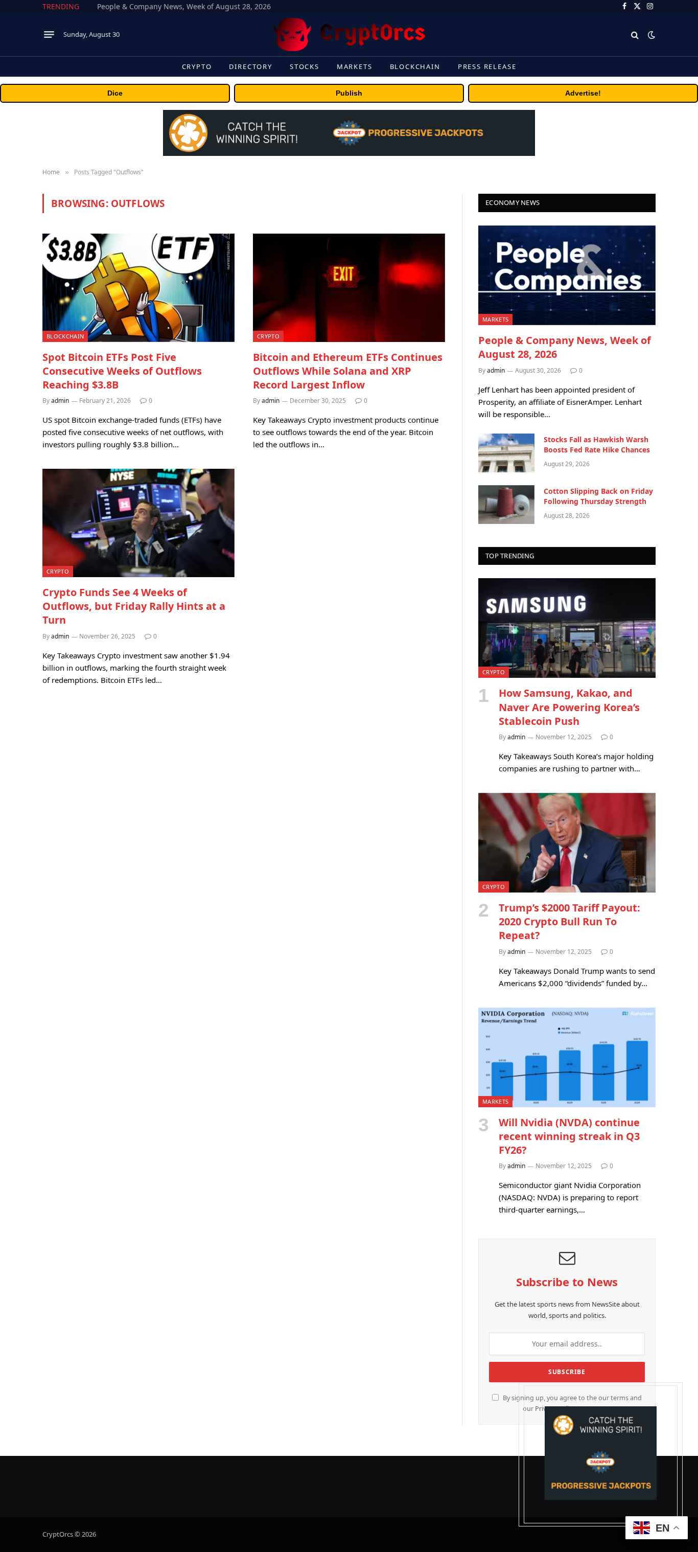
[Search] (635, 34)
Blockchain (415, 66)
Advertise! (583, 93)
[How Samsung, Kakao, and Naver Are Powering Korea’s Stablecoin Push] (567, 628)
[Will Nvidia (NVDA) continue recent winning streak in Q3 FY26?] (567, 1057)
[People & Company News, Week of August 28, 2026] (567, 275)
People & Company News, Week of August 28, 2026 (564, 347)
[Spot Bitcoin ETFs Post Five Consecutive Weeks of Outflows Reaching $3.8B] (138, 288)
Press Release (487, 66)
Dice (115, 93)
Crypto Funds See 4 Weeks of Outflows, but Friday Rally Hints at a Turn (133, 606)
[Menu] (49, 34)
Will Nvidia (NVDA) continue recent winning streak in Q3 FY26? (569, 1136)
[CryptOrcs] (349, 34)
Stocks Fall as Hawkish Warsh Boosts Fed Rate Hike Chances (199, 6)
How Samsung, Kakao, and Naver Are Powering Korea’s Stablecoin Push (569, 706)
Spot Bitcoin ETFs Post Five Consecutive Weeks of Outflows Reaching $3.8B (122, 371)
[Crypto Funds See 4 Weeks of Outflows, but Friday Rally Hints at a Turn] (138, 523)
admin (60, 400)
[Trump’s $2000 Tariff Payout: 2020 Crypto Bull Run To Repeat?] (567, 843)
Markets (355, 66)
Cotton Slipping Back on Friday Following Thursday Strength (598, 496)
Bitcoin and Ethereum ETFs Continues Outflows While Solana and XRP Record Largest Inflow (348, 371)
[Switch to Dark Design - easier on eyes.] (650, 35)
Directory (250, 66)
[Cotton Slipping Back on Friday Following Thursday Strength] (506, 504)
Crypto (197, 66)
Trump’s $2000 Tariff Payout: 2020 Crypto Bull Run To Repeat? (569, 921)
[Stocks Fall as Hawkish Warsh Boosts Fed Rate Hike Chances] (506, 452)
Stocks (304, 66)
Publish (349, 93)
